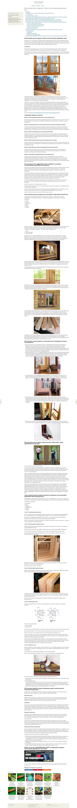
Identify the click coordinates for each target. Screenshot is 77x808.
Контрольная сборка (27, 765)
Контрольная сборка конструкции (33, 34)
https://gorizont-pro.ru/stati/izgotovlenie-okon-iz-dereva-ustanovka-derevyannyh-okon (44, 112)
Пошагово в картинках (34, 764)
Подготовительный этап (56, 763)
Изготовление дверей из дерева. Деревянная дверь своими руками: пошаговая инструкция (44, 29)
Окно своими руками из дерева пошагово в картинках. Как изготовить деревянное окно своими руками (46, 22)
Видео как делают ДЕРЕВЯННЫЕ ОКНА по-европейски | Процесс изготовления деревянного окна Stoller (46, 35)
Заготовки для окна (47, 764)
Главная (33, 5)
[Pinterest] (37, 769)
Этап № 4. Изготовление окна (33, 27)
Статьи (42, 5)
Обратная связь (49, 804)
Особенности (29, 14)
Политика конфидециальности (32, 805)
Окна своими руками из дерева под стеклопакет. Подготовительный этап (40, 18)
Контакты (29, 804)
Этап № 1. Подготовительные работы (34, 23)
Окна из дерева (29, 763)
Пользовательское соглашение (35, 804)
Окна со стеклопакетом (63, 763)
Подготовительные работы (41, 764)
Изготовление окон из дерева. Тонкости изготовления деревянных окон (40, 13)
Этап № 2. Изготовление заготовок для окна (35, 24)
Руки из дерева (51, 763)
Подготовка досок (30, 30)
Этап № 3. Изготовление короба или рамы (35, 25)
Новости (38, 5)
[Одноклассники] (46, 769)
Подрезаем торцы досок (32, 33)
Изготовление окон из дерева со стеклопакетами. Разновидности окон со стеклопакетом (43, 19)
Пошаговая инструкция (63, 764)
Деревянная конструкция (27, 764)
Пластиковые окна (39, 763)
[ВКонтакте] (28, 769)
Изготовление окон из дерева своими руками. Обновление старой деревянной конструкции (44, 20)
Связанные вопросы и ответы (32, 15)
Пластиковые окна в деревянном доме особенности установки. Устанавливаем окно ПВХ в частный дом (46, 17)
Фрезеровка (29, 32)
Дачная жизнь (38, 2)
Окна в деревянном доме (45, 763)
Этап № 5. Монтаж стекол (32, 28)
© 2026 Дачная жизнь (11, 804)
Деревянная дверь (57, 764)
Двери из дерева (52, 764)
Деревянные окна (34, 763)
